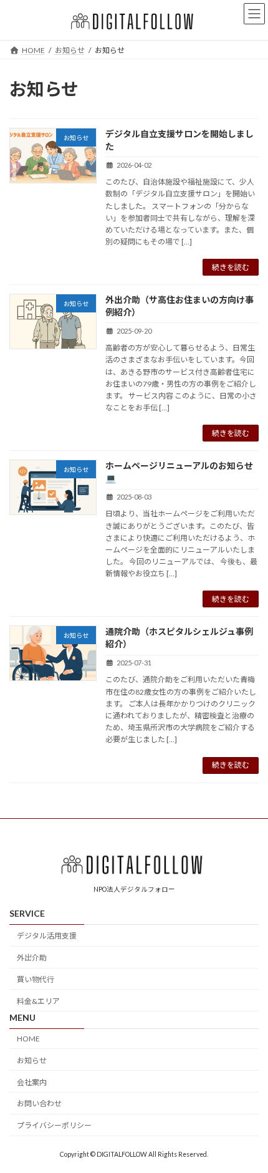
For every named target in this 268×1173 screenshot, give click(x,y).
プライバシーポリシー (54, 1125)
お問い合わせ (39, 1103)
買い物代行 (35, 978)
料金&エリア (38, 1000)
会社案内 (32, 1081)
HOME (28, 1038)
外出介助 (32, 957)
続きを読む (230, 267)
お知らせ (32, 1059)
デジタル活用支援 (47, 935)
